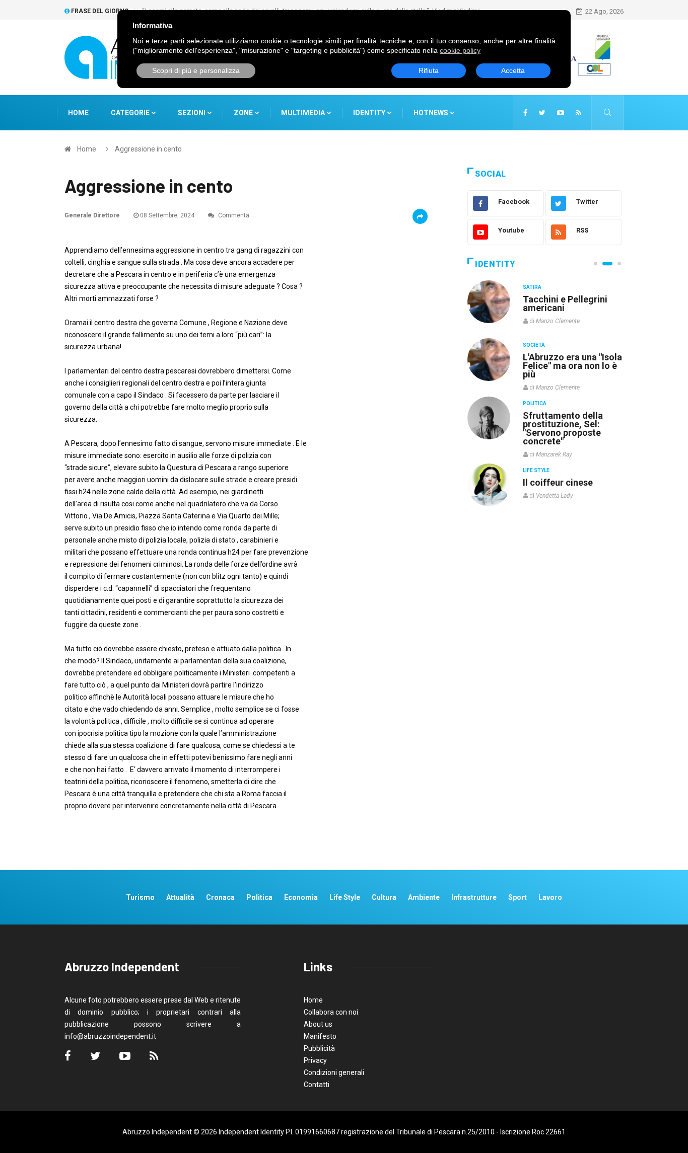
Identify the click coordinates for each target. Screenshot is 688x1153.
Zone (244, 113)
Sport (517, 897)
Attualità (180, 897)
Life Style (536, 345)
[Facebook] (525, 113)
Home (78, 113)
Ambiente (424, 897)
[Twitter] (542, 113)
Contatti (316, 1085)
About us (318, 1024)
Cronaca (220, 897)
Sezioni (192, 113)
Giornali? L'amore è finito (563, 477)
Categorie (131, 113)
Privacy (315, 1060)
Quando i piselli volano (570, 357)
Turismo (140, 897)
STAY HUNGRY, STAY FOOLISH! (566, 303)
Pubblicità (319, 1048)
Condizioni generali (334, 1072)
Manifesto (320, 1036)
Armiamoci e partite (564, 415)
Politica (534, 403)
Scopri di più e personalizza (196, 70)
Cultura (534, 287)
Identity (369, 113)
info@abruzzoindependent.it (110, 1036)
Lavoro (550, 897)
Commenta (233, 215)
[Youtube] (560, 113)
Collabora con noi (331, 1012)
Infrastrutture (474, 897)
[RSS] (578, 113)
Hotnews (431, 113)
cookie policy (460, 50)
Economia (301, 897)
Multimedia (303, 113)
